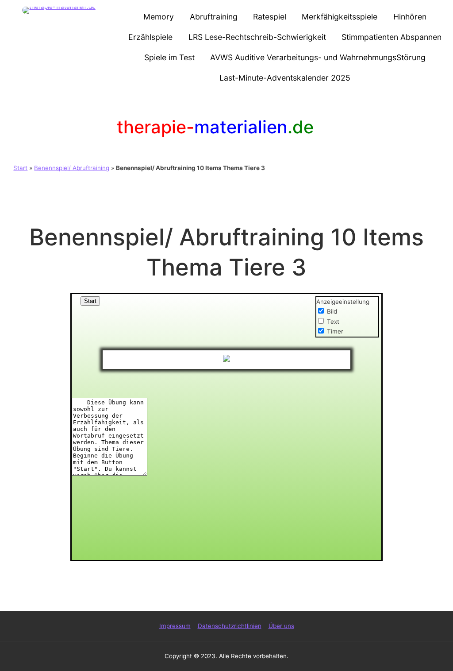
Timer (335, 331)
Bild (332, 311)
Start (20, 167)
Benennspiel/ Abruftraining (71, 167)
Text (333, 321)
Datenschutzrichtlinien (229, 625)
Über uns (281, 625)
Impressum (175, 625)
